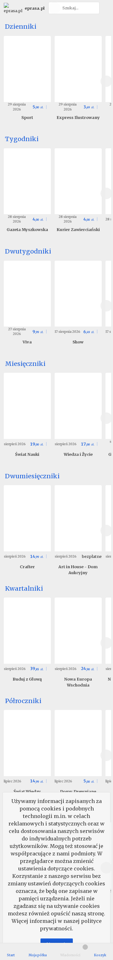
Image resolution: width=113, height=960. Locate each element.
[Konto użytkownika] (105, 8)
